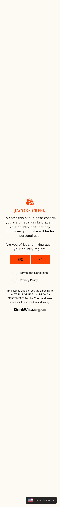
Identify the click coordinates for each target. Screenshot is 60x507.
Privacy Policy (29, 280)
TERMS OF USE (23, 294)
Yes (20, 259)
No (41, 259)
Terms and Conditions (34, 272)
